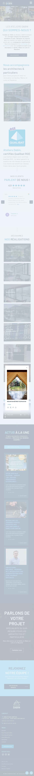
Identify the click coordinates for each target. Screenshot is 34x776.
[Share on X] (11, 407)
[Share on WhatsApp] (16, 407)
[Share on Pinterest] (13, 407)
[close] (27, 368)
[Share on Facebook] (8, 407)
